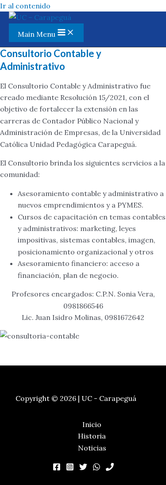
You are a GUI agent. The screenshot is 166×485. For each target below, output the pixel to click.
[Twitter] (83, 468)
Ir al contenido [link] (25, 5)
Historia (92, 435)
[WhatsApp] (96, 468)
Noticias (92, 447)
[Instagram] (70, 468)
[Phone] (110, 468)
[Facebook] (57, 468)
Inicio (91, 424)
